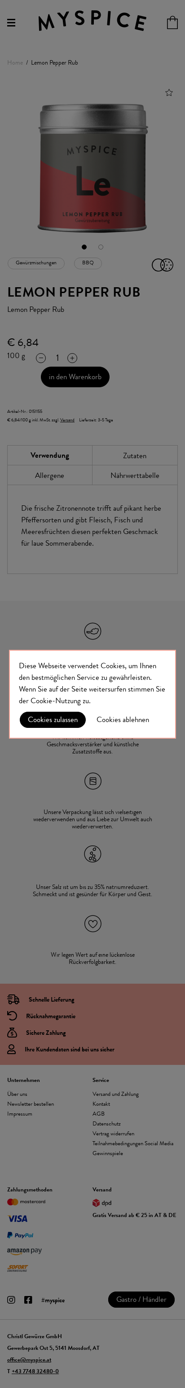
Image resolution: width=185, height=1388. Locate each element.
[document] (92, 694)
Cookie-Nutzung (56, 700)
